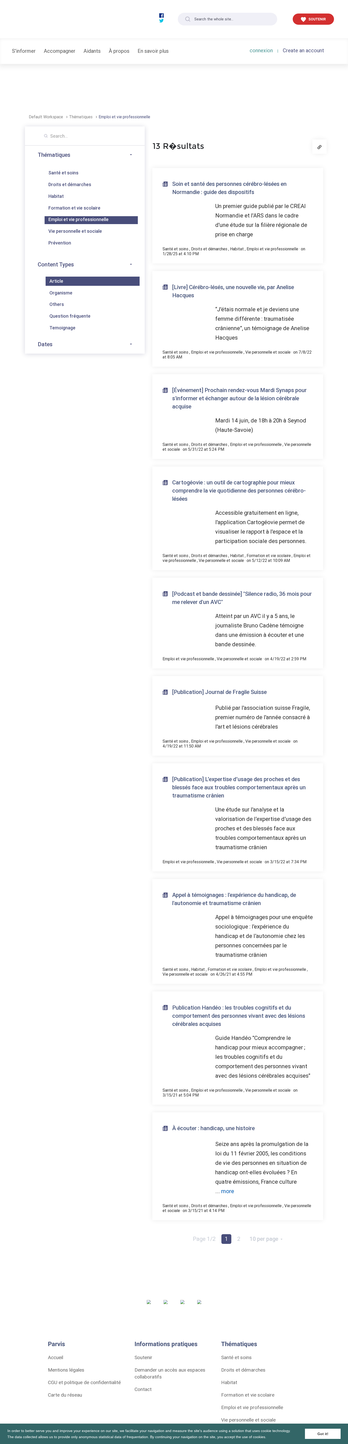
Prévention (59, 243)
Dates (45, 344)
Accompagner (59, 51)
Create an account (303, 50)
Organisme (60, 293)
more (227, 1191)
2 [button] (238, 1238)
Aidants (92, 51)
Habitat (56, 196)
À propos (119, 51)
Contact (143, 1389)
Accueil (55, 1357)
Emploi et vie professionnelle (124, 116)
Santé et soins (63, 173)
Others (56, 304)
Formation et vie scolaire (74, 208)
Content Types (56, 264)
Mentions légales (66, 1370)
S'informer (24, 51)
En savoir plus (153, 51)
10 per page (264, 1238)
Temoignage (62, 328)
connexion (261, 50)
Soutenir (143, 1357)
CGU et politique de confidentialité (84, 1382)
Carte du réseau (65, 1395)
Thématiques (81, 116)
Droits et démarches (69, 184)
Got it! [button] (322, 1434)
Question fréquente (69, 316)
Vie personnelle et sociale (75, 231)
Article (56, 281)
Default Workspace (46, 116)
